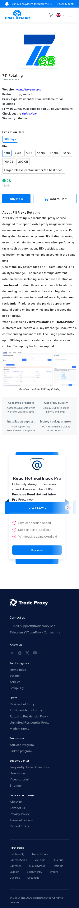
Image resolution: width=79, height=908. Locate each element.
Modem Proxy (19, 728)
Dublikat (15, 877)
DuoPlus (58, 860)
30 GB (54, 153)
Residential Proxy (22, 704)
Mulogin (14, 871)
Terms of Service (21, 820)
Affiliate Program (22, 745)
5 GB (29, 153)
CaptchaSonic (18, 860)
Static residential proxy (26, 710)
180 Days (10, 139)
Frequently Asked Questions (30, 767)
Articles (15, 682)
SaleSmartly (34, 871)
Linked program (21, 751)
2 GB (18, 153)
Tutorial (15, 676)
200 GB (23, 161)
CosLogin (33, 877)
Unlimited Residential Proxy (29, 722)
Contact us (17, 808)
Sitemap (16, 785)
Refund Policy (19, 826)
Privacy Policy (20, 814)
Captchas (15, 866)
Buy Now (16, 199)
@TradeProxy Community (42, 632)
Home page (18, 669)
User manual (18, 773)
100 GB (8, 161)
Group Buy (17, 688)
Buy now (37, 550)
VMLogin (40, 860)
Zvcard (54, 871)
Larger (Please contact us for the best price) (33, 170)
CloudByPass (37, 866)
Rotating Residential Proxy (29, 716)
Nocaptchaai (40, 854)
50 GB (67, 153)
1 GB (7, 153)
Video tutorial (19, 779)
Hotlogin (58, 866)
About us (16, 802)
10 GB (41, 153)
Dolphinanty (17, 854)
